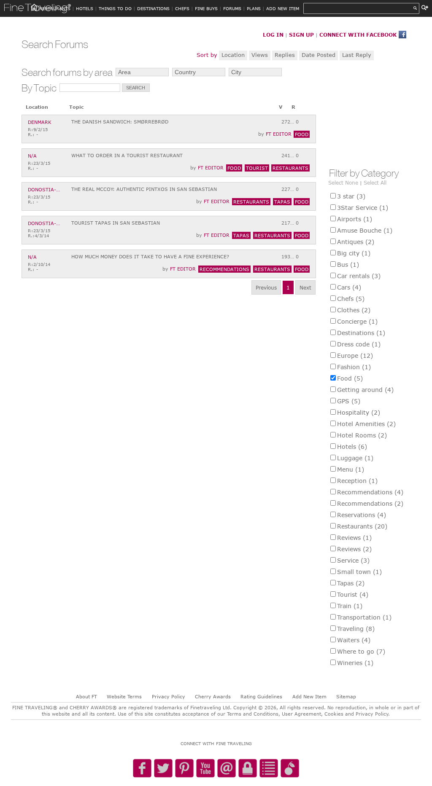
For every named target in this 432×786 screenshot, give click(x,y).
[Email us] (226, 768)
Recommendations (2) (370, 503)
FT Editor (279, 134)
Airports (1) (354, 219)
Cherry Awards (213, 696)
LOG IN (273, 35)
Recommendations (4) (370, 492)
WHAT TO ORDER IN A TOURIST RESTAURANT (127, 155)
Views (259, 54)
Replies (285, 54)
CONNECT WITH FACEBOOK (358, 35)
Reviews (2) (354, 549)
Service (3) (353, 560)
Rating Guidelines (261, 696)
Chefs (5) (350, 298)
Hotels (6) (352, 446)
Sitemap (346, 696)
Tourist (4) (352, 594)
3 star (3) (351, 196)
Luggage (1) (355, 457)
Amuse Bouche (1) (364, 230)
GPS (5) (348, 401)
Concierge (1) (357, 321)
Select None (343, 182)
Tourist (257, 168)
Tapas (282, 201)
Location (233, 54)
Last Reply (356, 54)
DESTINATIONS (153, 8)
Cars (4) (349, 287)
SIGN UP (301, 35)
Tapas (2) (350, 583)
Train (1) (349, 605)
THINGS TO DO (115, 8)
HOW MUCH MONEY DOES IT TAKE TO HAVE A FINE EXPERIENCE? (150, 256)
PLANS (254, 8)
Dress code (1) (359, 344)
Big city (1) (353, 253)
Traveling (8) (356, 628)
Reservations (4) (361, 514)
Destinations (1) (361, 332)
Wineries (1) (355, 662)
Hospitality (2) (358, 412)
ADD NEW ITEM (282, 8)
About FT (86, 696)
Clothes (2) (353, 310)
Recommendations (224, 269)
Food (301, 134)
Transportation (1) (364, 617)
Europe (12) (355, 355)
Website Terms (124, 696)
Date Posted (318, 54)
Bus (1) (348, 264)
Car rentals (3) (359, 275)
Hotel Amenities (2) (366, 423)
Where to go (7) (361, 651)
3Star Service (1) (362, 207)
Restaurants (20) (362, 526)
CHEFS (182, 8)
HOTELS (84, 8)
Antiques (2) (355, 241)
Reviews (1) (354, 537)
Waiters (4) (353, 640)
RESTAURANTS (54, 8)
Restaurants (290, 168)
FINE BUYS (206, 8)
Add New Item (309, 696)
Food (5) (350, 378)
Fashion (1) (354, 366)
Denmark (39, 122)
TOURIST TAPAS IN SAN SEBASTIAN (115, 222)
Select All (375, 182)
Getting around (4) (365, 389)
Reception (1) (357, 480)
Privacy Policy (168, 696)
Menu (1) (350, 469)
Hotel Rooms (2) (362, 435)
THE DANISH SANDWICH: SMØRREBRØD (119, 121)
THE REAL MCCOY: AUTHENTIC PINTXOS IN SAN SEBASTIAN (144, 189)
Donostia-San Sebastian (45, 189)
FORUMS (232, 8)
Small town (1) (359, 571)
